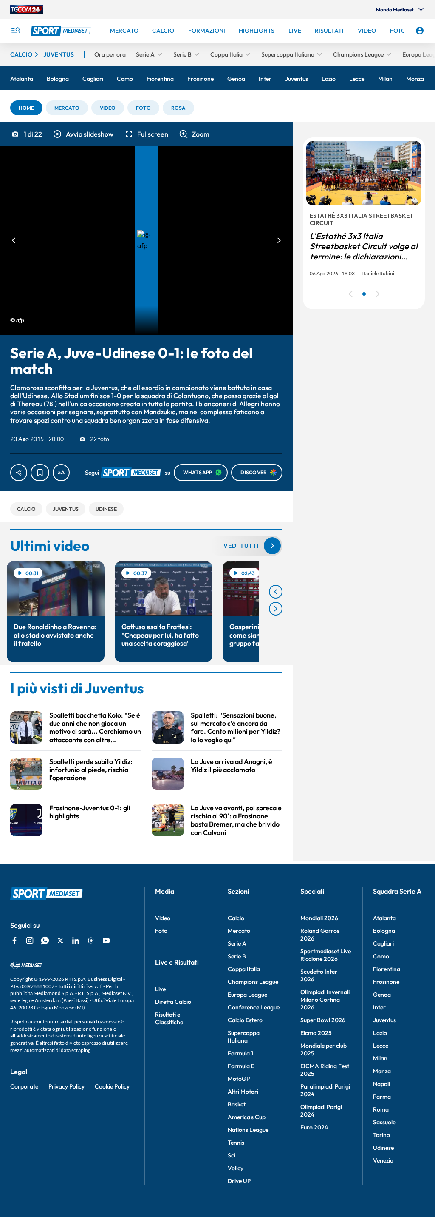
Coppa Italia (244, 969)
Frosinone (386, 982)
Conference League (254, 1007)
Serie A (237, 943)
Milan (380, 1058)
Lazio (380, 1033)
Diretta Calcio (173, 1002)
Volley (235, 1168)
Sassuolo (384, 1122)
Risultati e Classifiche (169, 1018)
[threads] (91, 940)
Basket (237, 1104)
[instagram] (29, 940)
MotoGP (239, 1079)
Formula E (241, 1066)
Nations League (248, 1130)
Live (160, 989)
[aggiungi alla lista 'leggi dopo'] (40, 472)
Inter (379, 1007)
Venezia (383, 1160)
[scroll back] (275, 592)
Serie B (237, 956)
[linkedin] (75, 940)
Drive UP (239, 1181)
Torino (381, 1135)
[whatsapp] (45, 940)
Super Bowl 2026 (322, 1020)
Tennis (236, 1142)
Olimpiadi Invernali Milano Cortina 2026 (325, 999)
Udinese (383, 1147)
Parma (382, 1096)
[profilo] (419, 31)
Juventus (384, 1020)
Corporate (24, 1086)
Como (381, 956)
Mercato (239, 931)
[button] (26, 107)
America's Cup (247, 1117)
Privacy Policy (66, 1086)
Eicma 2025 (316, 1033)
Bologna (384, 931)
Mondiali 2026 (319, 918)
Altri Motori (243, 1091)
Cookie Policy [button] (112, 1086)
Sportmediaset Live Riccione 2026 (325, 955)
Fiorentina (386, 969)
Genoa (382, 994)
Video (162, 918)
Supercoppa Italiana (244, 1036)
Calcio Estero (245, 1020)
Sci (231, 1155)
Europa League (247, 994)
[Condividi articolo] (18, 472)
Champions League (253, 982)
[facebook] (14, 940)
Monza (382, 1071)
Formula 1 (240, 1053)
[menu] (15, 31)
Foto (161, 931)
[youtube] (106, 940)
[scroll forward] (275, 609)
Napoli (381, 1084)
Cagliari (383, 943)
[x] (60, 940)
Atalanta (384, 918)
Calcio (236, 918)
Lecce (380, 1045)
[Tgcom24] (26, 9)
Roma (381, 1109)
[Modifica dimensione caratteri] (61, 472)
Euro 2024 (314, 1127)
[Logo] (62, 31)
